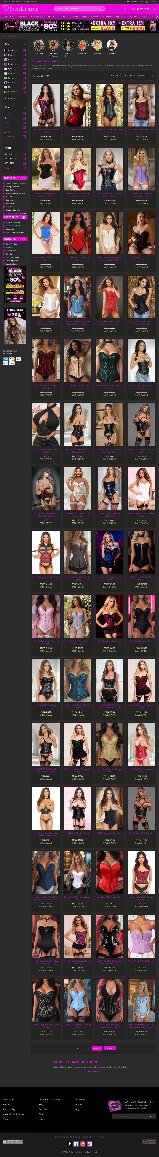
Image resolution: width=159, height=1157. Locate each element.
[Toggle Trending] (24, 238)
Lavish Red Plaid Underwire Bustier (141, 898)
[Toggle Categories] (24, 217)
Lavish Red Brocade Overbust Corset (77, 258)
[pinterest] (82, 1144)
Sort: (133, 75)
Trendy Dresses (68, 54)
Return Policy (9, 1109)
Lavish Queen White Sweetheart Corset (77, 898)
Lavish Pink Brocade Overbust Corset (46, 642)
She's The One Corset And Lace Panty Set (46, 130)
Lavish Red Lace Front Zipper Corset (46, 386)
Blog (77, 1109)
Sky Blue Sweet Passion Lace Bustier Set (77, 642)
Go (151, 1116)
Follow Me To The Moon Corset (141, 129)
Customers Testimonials (51, 1099)
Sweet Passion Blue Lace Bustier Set (109, 514)
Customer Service (136, 2)
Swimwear (97, 53)
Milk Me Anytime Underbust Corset (141, 386)
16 (88, 1048)
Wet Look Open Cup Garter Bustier (77, 834)
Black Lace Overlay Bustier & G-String (77, 770)
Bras (84, 17)
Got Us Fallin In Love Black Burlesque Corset (141, 322)
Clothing (133, 17)
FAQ (41, 1104)
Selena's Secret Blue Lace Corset (109, 578)
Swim (75, 17)
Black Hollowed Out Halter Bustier (46, 450)
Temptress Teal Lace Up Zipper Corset (77, 706)
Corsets (65, 17)
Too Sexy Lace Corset (141, 257)
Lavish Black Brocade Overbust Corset (141, 642)
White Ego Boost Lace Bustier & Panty (141, 514)
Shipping (7, 1104)
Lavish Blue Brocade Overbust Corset (78, 1026)
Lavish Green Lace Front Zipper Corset (109, 386)
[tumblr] (69, 1144)
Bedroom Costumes (53, 54)
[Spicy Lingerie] (27, 8)
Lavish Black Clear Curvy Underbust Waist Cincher (109, 1026)
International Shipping (13, 1114)
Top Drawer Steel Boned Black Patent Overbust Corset (109, 962)
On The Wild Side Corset (46, 705)
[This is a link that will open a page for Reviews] (149, 1141)
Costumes (52, 17)
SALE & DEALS (37, 17)
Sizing (42, 1114)
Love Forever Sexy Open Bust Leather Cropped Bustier (45, 834)
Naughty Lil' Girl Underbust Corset (141, 770)
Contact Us (8, 1099)
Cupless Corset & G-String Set (141, 833)
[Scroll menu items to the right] (154, 16)
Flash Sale (39, 53)
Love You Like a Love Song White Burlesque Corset (46, 322)
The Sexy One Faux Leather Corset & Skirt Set (109, 194)
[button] (15, 284)
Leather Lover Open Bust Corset (46, 577)
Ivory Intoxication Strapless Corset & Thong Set (109, 258)
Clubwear (107, 17)
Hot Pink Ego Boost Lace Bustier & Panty (77, 962)
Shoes (145, 17)
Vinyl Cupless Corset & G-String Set (141, 450)
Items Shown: (113, 75)
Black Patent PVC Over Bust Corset (141, 578)
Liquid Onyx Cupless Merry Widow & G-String (109, 450)
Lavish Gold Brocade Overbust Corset (109, 770)
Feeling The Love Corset (78, 129)
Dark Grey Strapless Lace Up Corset (78, 578)
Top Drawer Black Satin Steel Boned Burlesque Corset (46, 962)
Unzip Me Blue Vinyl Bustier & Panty (46, 258)
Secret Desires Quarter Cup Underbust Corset (77, 194)
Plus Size (120, 17)
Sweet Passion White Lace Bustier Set (78, 514)
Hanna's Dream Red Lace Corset (109, 641)
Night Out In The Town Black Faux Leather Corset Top (109, 706)
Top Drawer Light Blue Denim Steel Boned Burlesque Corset (141, 1026)
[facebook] (76, 1144)
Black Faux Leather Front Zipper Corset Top (109, 130)
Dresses (94, 17)
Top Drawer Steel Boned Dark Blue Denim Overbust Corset (46, 898)
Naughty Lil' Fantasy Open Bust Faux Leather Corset (46, 770)
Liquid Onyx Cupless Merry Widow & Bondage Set (45, 514)
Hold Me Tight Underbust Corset (109, 833)
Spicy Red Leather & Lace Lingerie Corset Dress (109, 322)
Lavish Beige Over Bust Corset (78, 385)
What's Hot (10, 17)
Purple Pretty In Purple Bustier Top (141, 962)
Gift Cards (44, 1109)
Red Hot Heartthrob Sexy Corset (109, 897)
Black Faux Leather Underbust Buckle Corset (78, 450)
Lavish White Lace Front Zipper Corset (46, 1026)
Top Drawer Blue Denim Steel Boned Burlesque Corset (77, 322)
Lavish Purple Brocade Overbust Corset (141, 194)
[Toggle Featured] (24, 178)
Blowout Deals (82, 53)
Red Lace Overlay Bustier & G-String (141, 706)
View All (109, 1048)
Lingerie (23, 17)
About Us (7, 1119)
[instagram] (89, 1144)
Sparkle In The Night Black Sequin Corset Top (46, 194)
